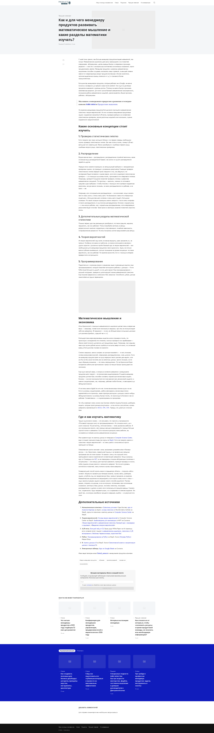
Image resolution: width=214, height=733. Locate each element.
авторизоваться (112, 712)
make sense (91, 104)
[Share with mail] (63, 60)
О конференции (104, 727)
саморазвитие (84, 564)
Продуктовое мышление (107, 104)
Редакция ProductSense (65, 44)
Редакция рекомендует (67, 651)
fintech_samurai (102, 553)
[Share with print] (63, 64)
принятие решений (112, 560)
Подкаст (113, 671)
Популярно (80, 651)
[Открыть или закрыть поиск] (154, 2)
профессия (122, 560)
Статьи (78, 727)
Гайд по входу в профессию (66, 727)
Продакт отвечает (65, 16)
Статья (63, 618)
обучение (101, 560)
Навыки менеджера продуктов (88, 560)
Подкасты (84, 727)
